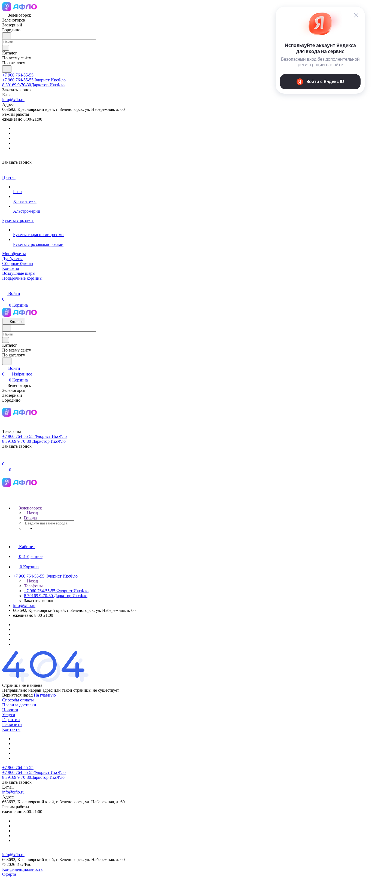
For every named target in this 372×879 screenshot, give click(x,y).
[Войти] (4, 458)
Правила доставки (19, 705)
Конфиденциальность (22, 869)
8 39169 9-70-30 (33, 85)
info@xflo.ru (13, 99)
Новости (10, 709)
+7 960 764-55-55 (17, 75)
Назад (32, 513)
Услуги (8, 714)
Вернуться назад (17, 695)
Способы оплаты (18, 700)
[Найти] (6, 69)
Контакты (11, 729)
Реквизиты (12, 724)
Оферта (9, 874)
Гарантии (11, 719)
